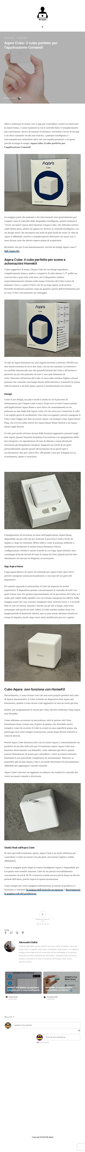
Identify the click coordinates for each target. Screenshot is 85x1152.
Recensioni (22, 38)
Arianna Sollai (13, 997)
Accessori (9, 38)
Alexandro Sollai (9, 98)
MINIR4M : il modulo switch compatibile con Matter (58, 988)
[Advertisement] (43, 1073)
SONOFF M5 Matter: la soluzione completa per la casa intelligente (23, 988)
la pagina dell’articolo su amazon (44, 889)
